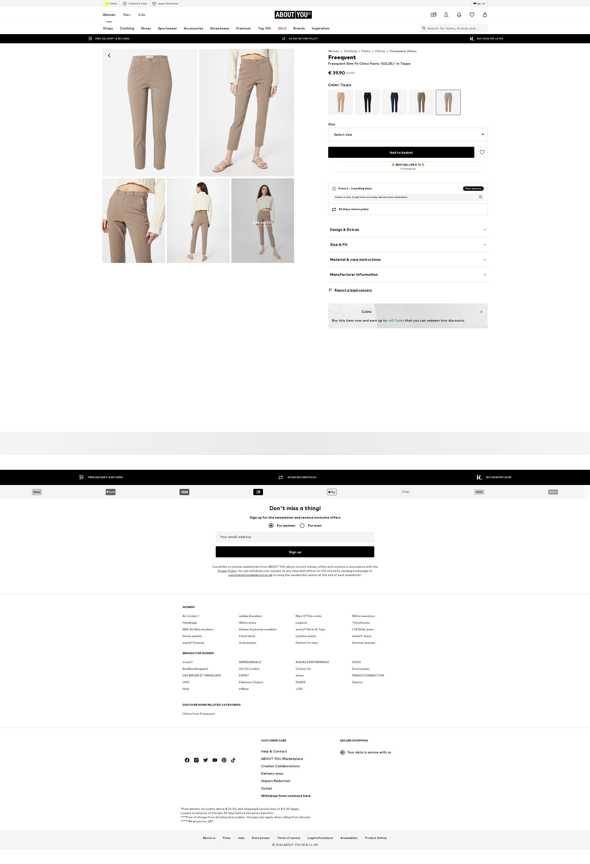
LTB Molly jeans (363, 629)
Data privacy (261, 838)
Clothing (350, 51)
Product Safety (376, 838)
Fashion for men (307, 642)
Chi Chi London (249, 668)
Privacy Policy (227, 571)
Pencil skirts (247, 636)
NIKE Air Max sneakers (198, 629)
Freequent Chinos (403, 51)
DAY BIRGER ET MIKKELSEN (202, 675)
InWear (244, 689)
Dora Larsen (360, 668)
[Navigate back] (109, 55)
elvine (300, 675)
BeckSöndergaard (195, 668)
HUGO (356, 662)
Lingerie (301, 622)
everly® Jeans (361, 636)
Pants (366, 51)
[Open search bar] (422, 28)
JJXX (299, 689)
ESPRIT (244, 675)
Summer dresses (363, 642)
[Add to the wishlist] (482, 152)
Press (226, 838)
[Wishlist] (472, 15)
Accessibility (349, 838)
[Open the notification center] (459, 15)
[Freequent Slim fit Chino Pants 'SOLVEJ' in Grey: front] (149, 112)
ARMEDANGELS (250, 662)
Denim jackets (192, 636)
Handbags (190, 622)
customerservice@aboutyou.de (250, 575)
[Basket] (485, 15)
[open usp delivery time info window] (480, 196)
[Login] (446, 15)
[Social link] (187, 760)
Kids (141, 15)
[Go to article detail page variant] (340, 102)
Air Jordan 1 (191, 616)
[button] (408, 134)
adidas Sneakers (250, 616)
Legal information (320, 838)
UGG (186, 682)
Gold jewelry (248, 642)
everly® (188, 662)
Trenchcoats (361, 622)
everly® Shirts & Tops (310, 629)
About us (209, 838)
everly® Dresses (193, 642)
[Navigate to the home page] (207, 743)
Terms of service (288, 838)
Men (126, 15)
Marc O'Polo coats (309, 616)
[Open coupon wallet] (433, 15)
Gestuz (357, 682)
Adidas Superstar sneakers (258, 629)
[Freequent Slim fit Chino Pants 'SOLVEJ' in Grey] (133, 220)
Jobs (241, 838)
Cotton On (303, 668)
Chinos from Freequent (199, 713)
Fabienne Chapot (251, 682)
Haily (186, 689)
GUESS (301, 682)
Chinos (380, 51)
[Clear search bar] (484, 28)
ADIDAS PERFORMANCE (312, 662)
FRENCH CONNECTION (368, 675)
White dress (247, 622)
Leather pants (306, 636)
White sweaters (363, 616)
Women (109, 15)
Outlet (113, 3)
